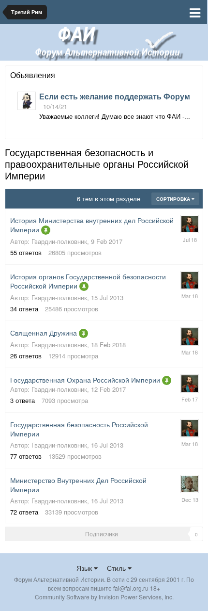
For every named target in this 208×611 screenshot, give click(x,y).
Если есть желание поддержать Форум (114, 96)
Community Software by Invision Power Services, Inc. (104, 597)
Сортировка (174, 198)
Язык (85, 568)
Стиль (117, 568)
